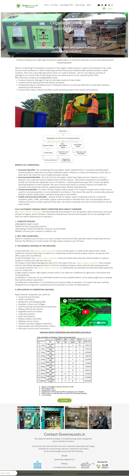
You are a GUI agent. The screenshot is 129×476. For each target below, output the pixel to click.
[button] (112, 5)
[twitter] (105, 5)
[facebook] (109, 5)
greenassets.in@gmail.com (64, 459)
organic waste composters (47, 258)
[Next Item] (108, 418)
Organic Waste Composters (30, 211)
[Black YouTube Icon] (99, 5)
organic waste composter (45, 251)
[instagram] (102, 5)
